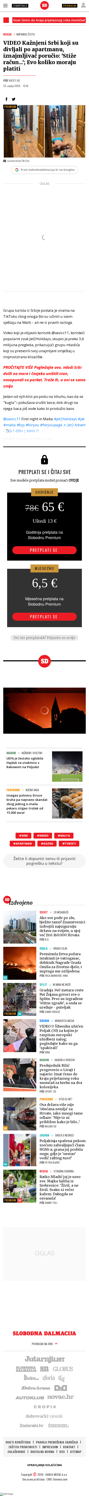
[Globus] (63, 1368)
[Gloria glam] (61, 1378)
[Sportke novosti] (44, 1368)
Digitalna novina (42, 1451)
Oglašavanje (16, 1451)
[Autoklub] (30, 1397)
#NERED (43, 835)
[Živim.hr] (31, 1378)
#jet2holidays (65, 418)
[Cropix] (44, 1406)
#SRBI (23, 835)
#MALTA (64, 835)
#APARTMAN (22, 843)
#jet (81, 418)
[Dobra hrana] (36, 1387)
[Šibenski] (58, 1425)
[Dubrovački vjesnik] (44, 1416)
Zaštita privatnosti (22, 1447)
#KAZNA (47, 843)
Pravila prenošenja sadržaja (57, 1442)
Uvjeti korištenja (18, 1442)
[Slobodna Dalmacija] (44, 5)
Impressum (50, 1447)
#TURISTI (69, 843)
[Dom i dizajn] (61, 1387)
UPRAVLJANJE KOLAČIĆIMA (44, 1465)
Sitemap (75, 1451)
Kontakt (69, 1447)
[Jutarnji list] (44, 1359)
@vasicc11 (12, 418)
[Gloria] (48, 1378)
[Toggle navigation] (5, 5)
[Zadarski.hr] (31, 1425)
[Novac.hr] (60, 1397)
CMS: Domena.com (56, 1479)
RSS (62, 1451)
